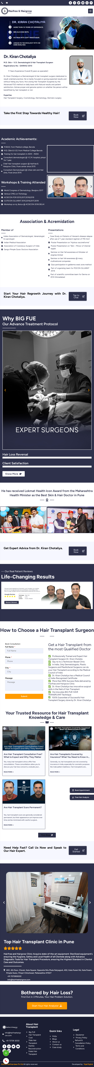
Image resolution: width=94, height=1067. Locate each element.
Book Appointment (82, 790)
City (7, 668)
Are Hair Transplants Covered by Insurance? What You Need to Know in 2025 (69, 757)
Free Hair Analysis (82, 797)
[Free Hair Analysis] (73, 797)
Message (8, 678)
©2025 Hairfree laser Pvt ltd (12, 1064)
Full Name (10, 647)
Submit (24, 696)
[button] (49, 186)
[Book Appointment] (73, 790)
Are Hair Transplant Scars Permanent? (23, 807)
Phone (8, 657)
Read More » (9, 772)
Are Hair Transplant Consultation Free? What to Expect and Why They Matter (23, 755)
